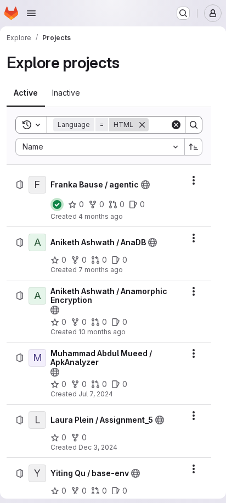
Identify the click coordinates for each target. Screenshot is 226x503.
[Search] (193, 125)
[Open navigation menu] (31, 13)
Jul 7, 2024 (95, 394)
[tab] (26, 93)
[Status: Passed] (57, 204)
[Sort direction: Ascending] (193, 147)
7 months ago (100, 270)
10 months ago (102, 332)
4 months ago (100, 216)
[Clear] (176, 124)
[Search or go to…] (183, 13)
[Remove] (142, 124)
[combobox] (99, 147)
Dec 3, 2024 (97, 447)
